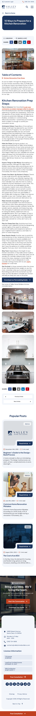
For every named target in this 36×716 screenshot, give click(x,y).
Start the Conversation (16, 602)
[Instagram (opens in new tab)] (10, 684)
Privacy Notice (22, 694)
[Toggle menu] (32, 7)
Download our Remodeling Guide (16, 280)
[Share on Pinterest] (29, 42)
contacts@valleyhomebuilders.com (18, 645)
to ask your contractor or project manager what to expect (18, 108)
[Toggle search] (27, 7)
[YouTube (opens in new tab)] (28, 684)
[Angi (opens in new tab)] (25, 684)
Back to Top (16, 704)
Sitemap (11, 694)
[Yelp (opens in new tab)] (14, 684)
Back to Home (10, 13)
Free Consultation (16, 714)
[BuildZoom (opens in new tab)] (21, 684)
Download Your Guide (16, 608)
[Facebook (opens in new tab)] (7, 684)
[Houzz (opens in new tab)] (18, 684)
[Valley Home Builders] (9, 6)
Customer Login (8, 1)
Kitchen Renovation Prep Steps (14, 78)
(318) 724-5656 (29, 1)
